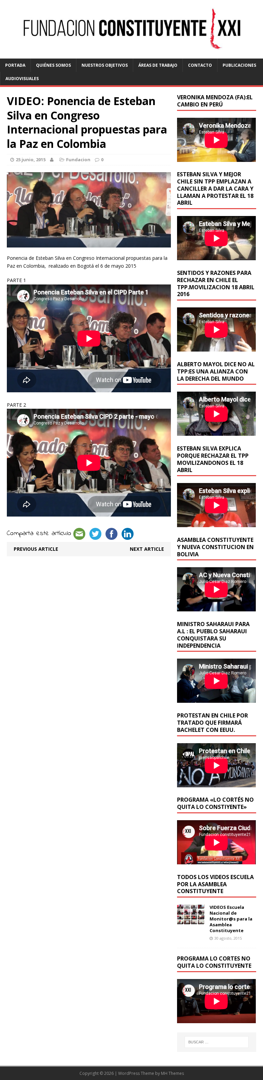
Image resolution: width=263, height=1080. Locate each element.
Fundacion (78, 159)
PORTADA (15, 65)
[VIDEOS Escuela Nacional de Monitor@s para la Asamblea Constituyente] (190, 920)
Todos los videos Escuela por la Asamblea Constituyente (215, 884)
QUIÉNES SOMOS (53, 65)
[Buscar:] (216, 1042)
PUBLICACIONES (239, 65)
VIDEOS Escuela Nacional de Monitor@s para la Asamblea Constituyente (231, 918)
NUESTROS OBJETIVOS (105, 65)
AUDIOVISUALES (22, 78)
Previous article (36, 549)
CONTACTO (200, 65)
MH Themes (172, 1073)
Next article (147, 549)
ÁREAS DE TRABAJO (157, 65)
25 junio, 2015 (31, 159)
